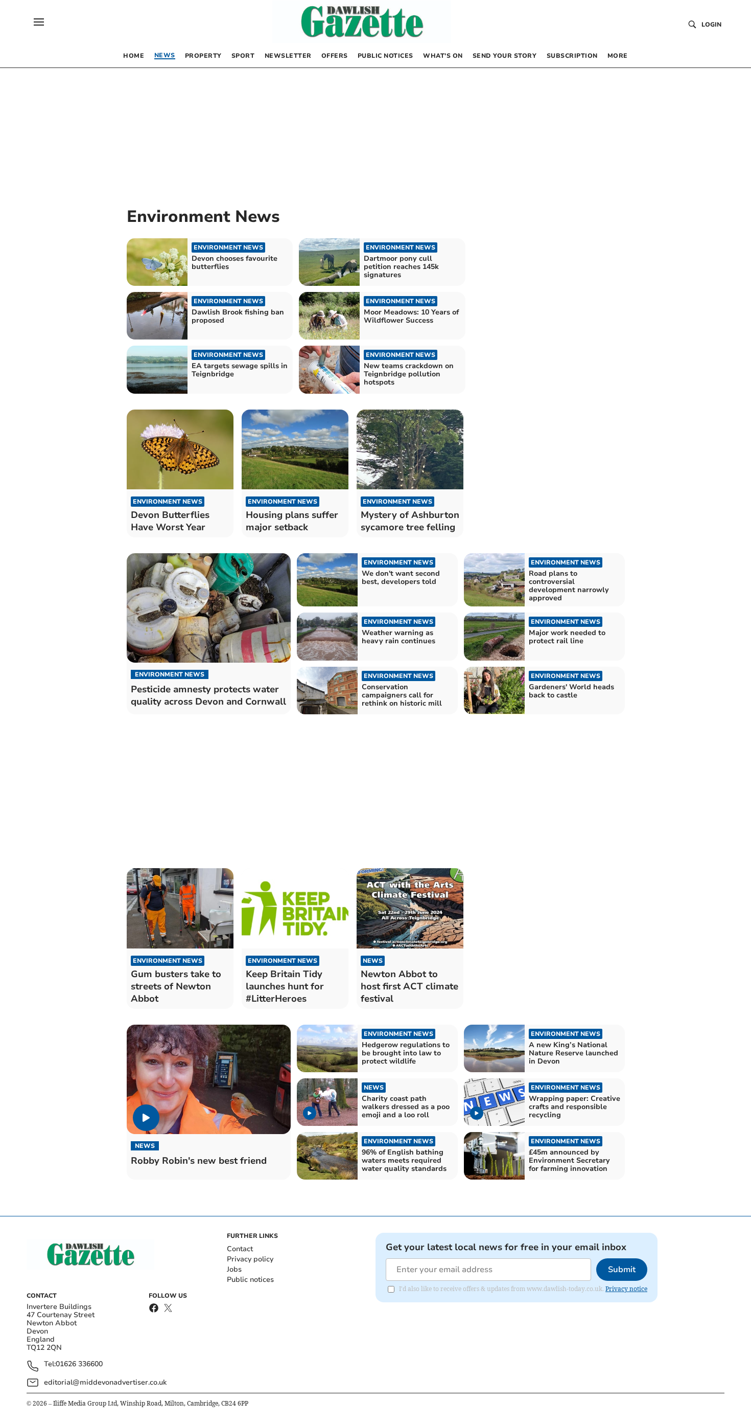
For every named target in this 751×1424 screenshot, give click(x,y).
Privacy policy (250, 1259)
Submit (622, 1269)
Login (711, 24)
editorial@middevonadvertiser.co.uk (105, 1382)
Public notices (250, 1279)
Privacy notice (626, 1289)
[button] (39, 22)
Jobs (234, 1269)
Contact (240, 1249)
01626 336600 (79, 1364)
